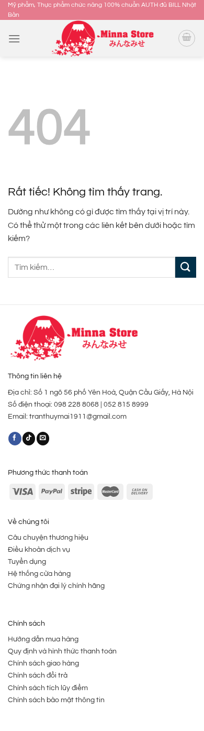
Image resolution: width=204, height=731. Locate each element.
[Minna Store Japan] (102, 38)
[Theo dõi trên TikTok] (28, 438)
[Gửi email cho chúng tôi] (43, 438)
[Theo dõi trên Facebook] (14, 438)
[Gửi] (185, 267)
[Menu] (14, 38)
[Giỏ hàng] (186, 38)
